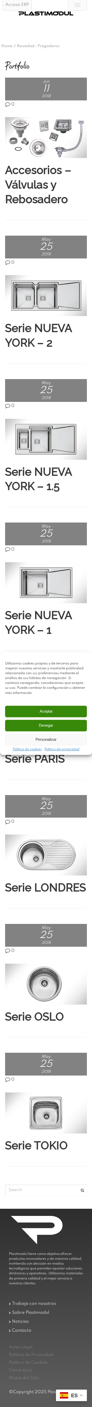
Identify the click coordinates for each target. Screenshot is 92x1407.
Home (7, 46)
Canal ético (20, 1370)
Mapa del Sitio (24, 1378)
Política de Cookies (28, 1362)
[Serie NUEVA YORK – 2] (46, 295)
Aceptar (46, 711)
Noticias (20, 1321)
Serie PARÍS (35, 758)
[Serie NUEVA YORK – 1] (46, 582)
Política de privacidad (61, 749)
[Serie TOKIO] (46, 1112)
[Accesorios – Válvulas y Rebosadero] (46, 137)
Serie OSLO (34, 1016)
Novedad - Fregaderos (38, 46)
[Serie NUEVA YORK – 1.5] (46, 439)
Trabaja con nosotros (34, 1303)
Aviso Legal (20, 1347)
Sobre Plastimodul (30, 1312)
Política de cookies (27, 749)
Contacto (21, 1330)
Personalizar (46, 739)
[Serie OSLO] (46, 984)
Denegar (46, 725)
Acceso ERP (17, 5)
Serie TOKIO (36, 1145)
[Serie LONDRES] (46, 855)
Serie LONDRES (45, 887)
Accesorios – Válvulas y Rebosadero (38, 185)
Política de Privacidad (31, 1355)
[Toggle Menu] (77, 5)
